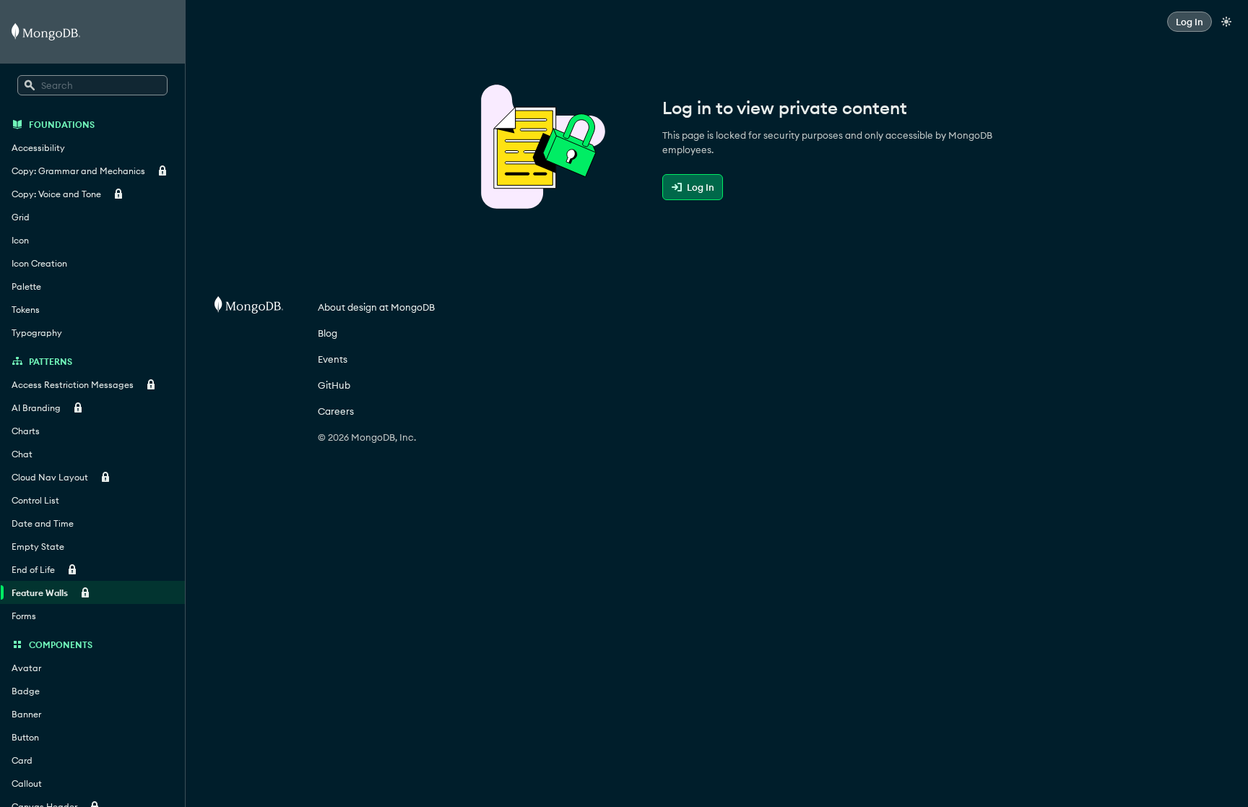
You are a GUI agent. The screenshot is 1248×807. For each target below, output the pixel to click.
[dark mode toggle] (1226, 22)
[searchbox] (92, 85)
